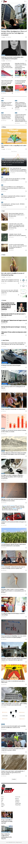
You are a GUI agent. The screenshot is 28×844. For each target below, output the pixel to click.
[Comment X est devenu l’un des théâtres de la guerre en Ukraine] (14, 513)
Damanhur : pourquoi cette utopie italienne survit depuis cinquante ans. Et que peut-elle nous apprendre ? (14, 659)
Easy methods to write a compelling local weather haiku (13, 146)
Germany (3, 75)
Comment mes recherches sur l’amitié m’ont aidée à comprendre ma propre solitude (13, 749)
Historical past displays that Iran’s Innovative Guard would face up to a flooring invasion (16, 215)
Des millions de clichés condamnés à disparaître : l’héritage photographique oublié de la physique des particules (12, 477)
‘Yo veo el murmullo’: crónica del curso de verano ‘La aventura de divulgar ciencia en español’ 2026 (13, 567)
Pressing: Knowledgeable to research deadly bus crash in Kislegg (20, 82)
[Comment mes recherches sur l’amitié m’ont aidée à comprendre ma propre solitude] (14, 739)
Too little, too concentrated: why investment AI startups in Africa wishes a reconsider (13, 431)
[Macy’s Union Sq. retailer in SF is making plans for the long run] (14, 377)
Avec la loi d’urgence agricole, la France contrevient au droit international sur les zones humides (13, 545)
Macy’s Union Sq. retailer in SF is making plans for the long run (6, 836)
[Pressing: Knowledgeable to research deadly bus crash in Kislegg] (21, 88)
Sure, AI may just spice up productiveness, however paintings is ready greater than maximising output (18, 170)
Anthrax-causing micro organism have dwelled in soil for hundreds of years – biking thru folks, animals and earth (20, 105)
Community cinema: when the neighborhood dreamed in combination (17, 234)
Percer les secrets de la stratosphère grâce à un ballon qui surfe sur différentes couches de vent (13, 726)
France (3, 428)
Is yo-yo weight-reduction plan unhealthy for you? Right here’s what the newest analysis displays (13, 179)
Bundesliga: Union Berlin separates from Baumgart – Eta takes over (13, 327)
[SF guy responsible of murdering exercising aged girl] (14, 400)
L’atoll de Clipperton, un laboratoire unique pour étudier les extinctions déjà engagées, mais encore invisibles (13, 453)
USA (2, 100)
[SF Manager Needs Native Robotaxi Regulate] (14, 356)
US (3, 98)
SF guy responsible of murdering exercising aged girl (13, 409)
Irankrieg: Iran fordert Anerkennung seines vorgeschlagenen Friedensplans (12, 57)
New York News (4, 363)
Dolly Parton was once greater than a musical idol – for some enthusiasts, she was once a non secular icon (13, 343)
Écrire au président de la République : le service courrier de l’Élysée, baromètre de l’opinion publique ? (13, 636)
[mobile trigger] (2, 1)
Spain (3, 211)
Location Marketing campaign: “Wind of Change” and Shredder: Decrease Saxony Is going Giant (6, 66)
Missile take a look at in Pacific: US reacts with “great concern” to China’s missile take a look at (13, 314)
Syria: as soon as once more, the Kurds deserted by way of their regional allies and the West (9, 291)
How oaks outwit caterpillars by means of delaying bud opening (12, 274)
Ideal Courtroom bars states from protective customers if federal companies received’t (6, 116)
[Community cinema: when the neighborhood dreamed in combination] (4, 237)
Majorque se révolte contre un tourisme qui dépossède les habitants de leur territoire (13, 500)
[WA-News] (5, 1)
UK (2, 143)
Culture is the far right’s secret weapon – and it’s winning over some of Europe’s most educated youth (14, 704)
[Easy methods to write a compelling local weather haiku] (14, 136)
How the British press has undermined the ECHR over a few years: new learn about (13, 161)
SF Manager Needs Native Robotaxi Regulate (11, 365)
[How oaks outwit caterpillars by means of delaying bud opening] (14, 264)
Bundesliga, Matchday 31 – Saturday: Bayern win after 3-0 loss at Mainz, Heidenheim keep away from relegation (21, 66)
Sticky (9, 363)
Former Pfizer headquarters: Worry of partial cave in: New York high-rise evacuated (14, 33)
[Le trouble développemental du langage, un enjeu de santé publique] (14, 604)
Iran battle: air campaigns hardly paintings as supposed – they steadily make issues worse (13, 196)
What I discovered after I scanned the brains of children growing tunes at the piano (6, 104)
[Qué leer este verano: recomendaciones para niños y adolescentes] (14, 672)
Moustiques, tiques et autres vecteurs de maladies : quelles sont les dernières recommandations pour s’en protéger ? (13, 591)
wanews (3, 37)
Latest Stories (5, 340)
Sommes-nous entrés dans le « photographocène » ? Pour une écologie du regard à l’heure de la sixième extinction (13, 772)
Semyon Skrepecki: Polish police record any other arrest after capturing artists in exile (7, 82)
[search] (22, 1)
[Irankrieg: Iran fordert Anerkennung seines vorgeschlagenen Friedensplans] (14, 48)
